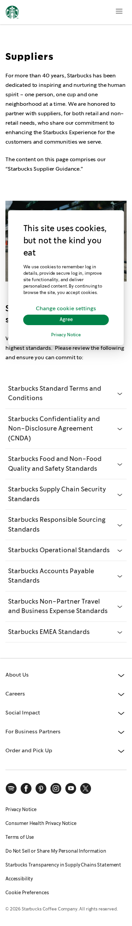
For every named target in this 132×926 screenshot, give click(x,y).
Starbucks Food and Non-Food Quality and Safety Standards (55, 464)
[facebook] (26, 788)
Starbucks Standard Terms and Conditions (54, 393)
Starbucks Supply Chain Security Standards (57, 494)
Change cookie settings (66, 308)
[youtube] (70, 788)
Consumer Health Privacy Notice (40, 823)
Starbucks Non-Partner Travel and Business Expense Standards (58, 606)
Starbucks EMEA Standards (49, 632)
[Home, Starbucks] (12, 13)
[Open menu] (119, 11)
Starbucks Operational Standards (59, 550)
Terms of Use (19, 837)
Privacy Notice (66, 335)
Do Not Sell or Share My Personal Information (55, 851)
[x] (85, 788)
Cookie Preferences (27, 893)
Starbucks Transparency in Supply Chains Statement (63, 865)
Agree (66, 319)
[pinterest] (41, 788)
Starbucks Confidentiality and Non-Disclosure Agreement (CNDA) (54, 428)
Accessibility (19, 879)
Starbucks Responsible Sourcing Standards (57, 524)
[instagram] (55, 788)
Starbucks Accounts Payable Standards (51, 576)
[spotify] (11, 788)
